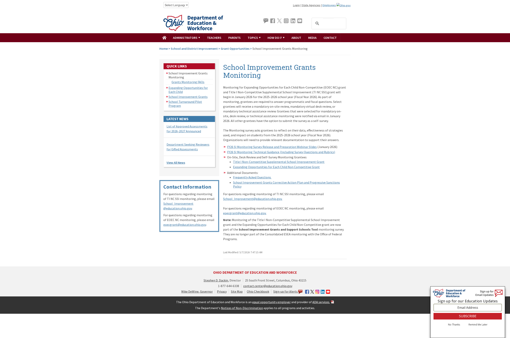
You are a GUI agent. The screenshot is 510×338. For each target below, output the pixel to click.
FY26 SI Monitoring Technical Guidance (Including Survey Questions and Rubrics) (281, 152)
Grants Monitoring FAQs (188, 82)
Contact (330, 38)
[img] (164, 37)
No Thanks (454, 324)
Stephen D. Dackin (216, 280)
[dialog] (467, 312)
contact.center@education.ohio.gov (267, 286)
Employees (329, 5)
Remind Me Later (478, 324)
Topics (253, 38)
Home (163, 49)
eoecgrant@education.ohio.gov (184, 225)
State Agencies (311, 5)
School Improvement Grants (188, 97)
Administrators (185, 38)
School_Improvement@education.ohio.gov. (252, 199)
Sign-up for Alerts (285, 291)
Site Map (237, 291)
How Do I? (275, 38)
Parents (234, 38)
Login (296, 5)
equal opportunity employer (271, 302)
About (296, 38)
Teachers (214, 38)
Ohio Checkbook (258, 291)
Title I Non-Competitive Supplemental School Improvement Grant (279, 162)
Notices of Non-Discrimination (242, 308)
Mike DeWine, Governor (197, 291)
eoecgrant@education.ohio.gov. (244, 213)
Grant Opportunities (235, 49)
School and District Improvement (194, 49)
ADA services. (321, 302)
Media (312, 38)
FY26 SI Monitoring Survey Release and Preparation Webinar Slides (272, 147)
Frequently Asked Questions (252, 177)
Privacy (222, 291)
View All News (176, 163)
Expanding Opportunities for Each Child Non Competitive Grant (276, 167)
